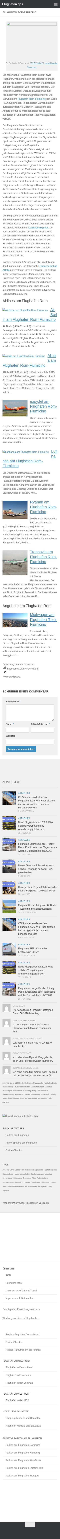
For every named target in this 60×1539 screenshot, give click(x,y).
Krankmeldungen (37, 1087)
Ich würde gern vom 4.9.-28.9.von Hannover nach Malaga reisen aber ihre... (32, 1028)
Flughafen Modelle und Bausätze (23, 1425)
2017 (4, 1083)
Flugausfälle (38, 1083)
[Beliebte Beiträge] (23, 786)
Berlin (21, 1083)
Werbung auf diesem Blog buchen (20, 1318)
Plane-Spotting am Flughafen (21, 1142)
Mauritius (48, 1087)
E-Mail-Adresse (40, 724)
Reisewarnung (8, 1094)
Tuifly (50, 1098)
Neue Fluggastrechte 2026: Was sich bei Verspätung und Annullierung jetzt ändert (35, 826)
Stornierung (35, 1094)
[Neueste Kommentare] (37, 786)
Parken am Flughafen (17, 1135)
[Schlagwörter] (51, 786)
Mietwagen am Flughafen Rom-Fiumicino (43, 620)
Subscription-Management (13, 1098)
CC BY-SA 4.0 (36, 63)
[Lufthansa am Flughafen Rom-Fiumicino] (25, 451)
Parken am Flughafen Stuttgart (22, 1475)
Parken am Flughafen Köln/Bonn (23, 1460)
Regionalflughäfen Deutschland (22, 1334)
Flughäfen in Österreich (18, 1375)
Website (10, 735)
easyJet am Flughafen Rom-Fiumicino (43, 406)
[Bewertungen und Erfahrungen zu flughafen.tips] (20, 1116)
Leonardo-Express (38, 227)
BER (17, 1083)
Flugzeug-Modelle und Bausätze (23, 1418)
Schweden (26, 1094)
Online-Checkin (14, 1150)
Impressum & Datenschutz (20, 1298)
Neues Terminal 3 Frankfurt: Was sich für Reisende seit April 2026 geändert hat (36, 869)
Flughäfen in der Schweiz (19, 1382)
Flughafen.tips (12, 4)
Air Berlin (10, 1083)
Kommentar (13, 701)
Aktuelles (24, 793)
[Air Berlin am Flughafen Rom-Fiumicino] (25, 310)
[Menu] (56, 4)
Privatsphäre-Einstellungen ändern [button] (21, 1309)
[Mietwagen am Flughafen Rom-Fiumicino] (15, 626)
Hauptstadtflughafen (22, 1087)
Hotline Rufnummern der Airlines (23, 1349)
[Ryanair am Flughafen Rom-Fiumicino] (15, 518)
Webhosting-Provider (13, 1202)
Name (10, 724)
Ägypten (5, 1102)
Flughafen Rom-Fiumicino (32, 98)
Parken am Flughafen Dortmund (23, 1444)
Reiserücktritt (42, 1091)
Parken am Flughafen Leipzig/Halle (24, 1467)
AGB (8, 1275)
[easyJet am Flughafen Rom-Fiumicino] (15, 415)
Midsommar (17, 1091)
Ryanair (18, 1094)
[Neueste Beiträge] (9, 786)
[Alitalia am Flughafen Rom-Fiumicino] (23, 356)
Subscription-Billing (48, 1094)
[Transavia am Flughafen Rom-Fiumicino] (15, 574)
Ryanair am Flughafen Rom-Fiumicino (43, 507)
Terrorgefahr (42, 1098)
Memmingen (7, 1091)
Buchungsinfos (14, 1282)
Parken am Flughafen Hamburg (23, 1452)
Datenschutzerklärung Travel (21, 1290)
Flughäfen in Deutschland (19, 1367)
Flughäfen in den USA (17, 1400)
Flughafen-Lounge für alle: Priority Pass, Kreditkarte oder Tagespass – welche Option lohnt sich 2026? (37, 847)
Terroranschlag (30, 1098)
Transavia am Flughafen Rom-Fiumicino (43, 557)
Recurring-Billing (29, 1091)
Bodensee (28, 1083)
